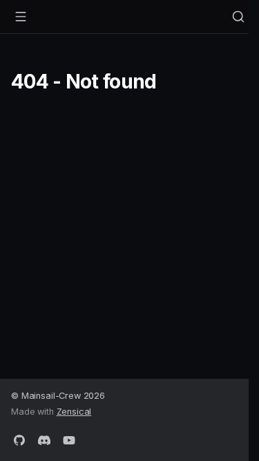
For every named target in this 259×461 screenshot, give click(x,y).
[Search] (238, 16)
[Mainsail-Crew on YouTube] (69, 439)
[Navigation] (20, 16)
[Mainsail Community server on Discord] (44, 439)
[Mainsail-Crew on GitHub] (19, 439)
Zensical (74, 411)
